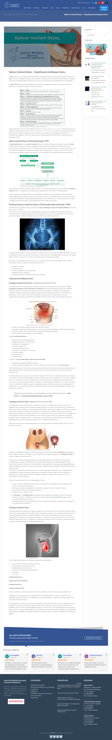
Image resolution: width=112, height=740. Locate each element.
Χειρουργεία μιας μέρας (37, 685)
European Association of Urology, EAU (52, 129)
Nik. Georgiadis (14, 655)
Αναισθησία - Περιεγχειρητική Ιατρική (41, 693)
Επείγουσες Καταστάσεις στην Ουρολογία (43, 687)
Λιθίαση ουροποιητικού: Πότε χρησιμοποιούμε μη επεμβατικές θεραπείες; (99, 88)
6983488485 (89, 722)
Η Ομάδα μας (34, 689)
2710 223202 (90, 720)
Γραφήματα (34, 691)
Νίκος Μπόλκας (67, 655)
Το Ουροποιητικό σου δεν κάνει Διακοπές (68, 693)
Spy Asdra (39, 655)
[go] (104, 35)
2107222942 (104, 8)
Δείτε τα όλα (79, 683)
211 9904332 (90, 706)
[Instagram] (102, 3)
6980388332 (89, 694)
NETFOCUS (52, 733)
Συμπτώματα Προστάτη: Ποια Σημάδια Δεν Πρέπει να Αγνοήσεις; (98, 102)
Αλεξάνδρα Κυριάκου (95, 655)
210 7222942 (90, 692)
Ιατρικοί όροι (34, 697)
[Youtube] (99, 3)
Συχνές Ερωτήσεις (36, 695)
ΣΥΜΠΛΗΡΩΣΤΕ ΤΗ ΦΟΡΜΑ (93, 638)
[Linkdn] (96, 3)
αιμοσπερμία (15, 574)
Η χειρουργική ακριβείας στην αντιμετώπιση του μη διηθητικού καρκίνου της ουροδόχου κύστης (69, 686)
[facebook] (93, 3)
